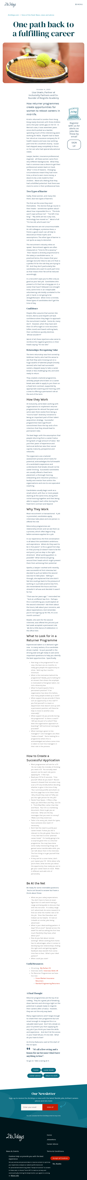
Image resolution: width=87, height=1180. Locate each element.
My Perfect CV (45, 968)
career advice (35, 1076)
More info (15, 1176)
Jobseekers (51, 1140)
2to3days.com (13, 15)
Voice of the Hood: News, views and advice (38, 15)
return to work (51, 1076)
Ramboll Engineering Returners (48, 983)
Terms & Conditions (55, 1151)
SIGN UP (74, 144)
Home (49, 1135)
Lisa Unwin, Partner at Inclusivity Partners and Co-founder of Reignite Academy (43, 95)
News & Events (12, 1151)
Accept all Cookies (60, 1158)
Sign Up (50, 1107)
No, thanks (57, 1164)
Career (36, 1070)
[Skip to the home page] (10, 5)
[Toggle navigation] (79, 5)
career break (49, 1070)
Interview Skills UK (51, 971)
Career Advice (52, 1144)
